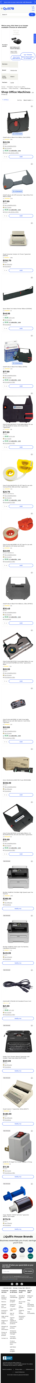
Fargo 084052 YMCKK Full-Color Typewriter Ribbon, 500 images (16, 1215)
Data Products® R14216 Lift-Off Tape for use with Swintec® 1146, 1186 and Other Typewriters (17, 486)
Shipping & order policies (4, 1322)
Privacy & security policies (4, 1334)
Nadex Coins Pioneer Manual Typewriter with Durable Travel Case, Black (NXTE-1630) (16, 1057)
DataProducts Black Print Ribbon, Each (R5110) (16, 137)
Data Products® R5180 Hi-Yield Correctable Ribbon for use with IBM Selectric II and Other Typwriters (16, 721)
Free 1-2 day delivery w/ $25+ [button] (12, 152)
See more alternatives (16, 57)
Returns (3, 1301)
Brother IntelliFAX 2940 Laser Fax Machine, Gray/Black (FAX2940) (15, 947)
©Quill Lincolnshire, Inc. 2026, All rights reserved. (14, 1364)
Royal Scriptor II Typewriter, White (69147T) (16, 1109)
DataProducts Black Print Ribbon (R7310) (15, 366)
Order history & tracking (4, 1297)
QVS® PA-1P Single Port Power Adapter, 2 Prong (17, 1162)
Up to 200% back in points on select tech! (18, 2)
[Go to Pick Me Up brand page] (22, 1250)
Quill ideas (13, 1347)
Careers (29, 1309)
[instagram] (12, 1284)
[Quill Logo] (8, 8)
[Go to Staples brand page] (5, 1256)
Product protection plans (13, 1342)
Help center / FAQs (4, 1317)
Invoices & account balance (4, 1312)
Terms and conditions (17, 1276)
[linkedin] (17, 1284)
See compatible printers (10, 146)
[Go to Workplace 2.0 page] (30, 1256)
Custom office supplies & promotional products (13, 1320)
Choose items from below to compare (28, 56)
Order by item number (21, 1312)
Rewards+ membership (13, 1296)
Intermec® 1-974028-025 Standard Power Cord (17, 1001)
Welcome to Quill (30, 1296)
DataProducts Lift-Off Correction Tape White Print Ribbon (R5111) (18, 195)
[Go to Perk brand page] (30, 1250)
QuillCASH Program (13, 1305)
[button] (35, 2)
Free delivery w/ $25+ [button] (10, 382)
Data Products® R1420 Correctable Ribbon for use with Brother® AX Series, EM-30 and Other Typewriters (18, 426)
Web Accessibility (31, 1312)
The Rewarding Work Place (30, 1304)
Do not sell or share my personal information (18, 1374)
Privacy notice (18, 1369)
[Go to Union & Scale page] (22, 1256)
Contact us (4, 1338)
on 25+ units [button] (12, 317)
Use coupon (28, 1271)
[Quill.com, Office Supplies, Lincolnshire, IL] (7, 1358)
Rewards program (12, 1300)
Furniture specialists (13, 1337)
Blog (28, 1300)
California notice (30, 1369)
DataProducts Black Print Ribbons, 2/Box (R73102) (18, 603)
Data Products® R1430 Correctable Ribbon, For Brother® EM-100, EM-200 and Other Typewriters (17, 833)
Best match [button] (28, 100)
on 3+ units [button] (11, 1010)
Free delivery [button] (8, 266)
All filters (6, 99)
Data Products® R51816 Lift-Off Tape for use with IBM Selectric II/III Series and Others (17, 545)
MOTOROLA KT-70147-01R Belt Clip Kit (15, 48)
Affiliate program (12, 1350)
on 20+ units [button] (12, 436)
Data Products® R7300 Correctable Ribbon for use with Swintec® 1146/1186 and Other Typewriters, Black (18, 663)
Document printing (13, 1327)
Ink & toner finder (22, 1302)
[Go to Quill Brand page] (5, 1250)
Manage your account (3, 1306)
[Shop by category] (2, 8)
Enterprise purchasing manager (13, 1332)
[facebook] (21, 1284)
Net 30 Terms (12, 1314)
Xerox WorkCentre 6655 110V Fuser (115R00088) (17, 780)
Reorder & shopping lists (22, 1297)
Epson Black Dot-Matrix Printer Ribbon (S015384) (17, 308)
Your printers (21, 1306)
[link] (31, 106)
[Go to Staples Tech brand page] (14, 1256)
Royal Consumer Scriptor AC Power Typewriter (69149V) (17, 254)
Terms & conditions (7, 1369)
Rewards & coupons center (22, 1318)
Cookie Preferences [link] (19, 1372)
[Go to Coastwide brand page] (14, 1250)
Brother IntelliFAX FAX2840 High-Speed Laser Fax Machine (18, 893)
